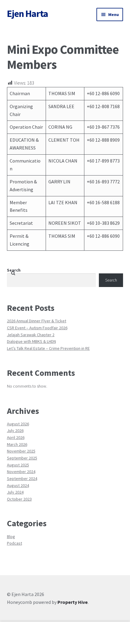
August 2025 (18, 465)
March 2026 (17, 444)
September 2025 (22, 458)
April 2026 (15, 437)
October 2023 (19, 499)
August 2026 (18, 424)
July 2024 (15, 492)
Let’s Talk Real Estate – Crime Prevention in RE (48, 348)
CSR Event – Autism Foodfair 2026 (37, 327)
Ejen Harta (27, 14)
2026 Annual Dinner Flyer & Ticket (36, 321)
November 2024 (21, 471)
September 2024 (22, 478)
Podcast (14, 543)
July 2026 (15, 430)
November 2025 (21, 451)
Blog (11, 536)
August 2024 (18, 485)
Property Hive (72, 602)
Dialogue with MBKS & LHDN (31, 341)
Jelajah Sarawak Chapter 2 (30, 334)
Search (14, 270)
